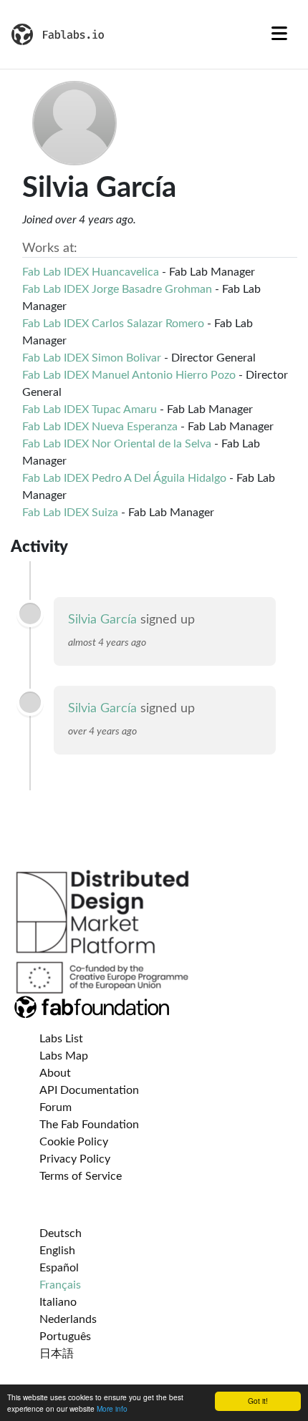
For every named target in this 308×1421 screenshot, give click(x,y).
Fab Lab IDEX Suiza (70, 512)
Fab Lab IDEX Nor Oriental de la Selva (116, 444)
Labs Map (63, 1056)
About (55, 1073)
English (57, 1250)
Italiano (58, 1302)
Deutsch (60, 1233)
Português (65, 1336)
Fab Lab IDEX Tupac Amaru (89, 409)
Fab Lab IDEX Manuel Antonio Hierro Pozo (129, 375)
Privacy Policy (74, 1159)
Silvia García (102, 619)
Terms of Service (80, 1176)
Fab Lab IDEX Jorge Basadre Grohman (117, 289)
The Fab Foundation (89, 1124)
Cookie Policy (73, 1142)
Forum (55, 1107)
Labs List (61, 1038)
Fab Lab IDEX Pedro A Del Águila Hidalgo (124, 478)
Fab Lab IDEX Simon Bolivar (91, 358)
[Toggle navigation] (279, 34)
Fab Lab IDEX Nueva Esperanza (100, 426)
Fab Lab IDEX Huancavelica (90, 272)
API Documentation (89, 1090)
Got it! (258, 1400)
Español (59, 1268)
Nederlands (68, 1319)
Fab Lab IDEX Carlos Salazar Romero (113, 323)
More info (112, 1408)
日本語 (56, 1353)
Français (60, 1285)
